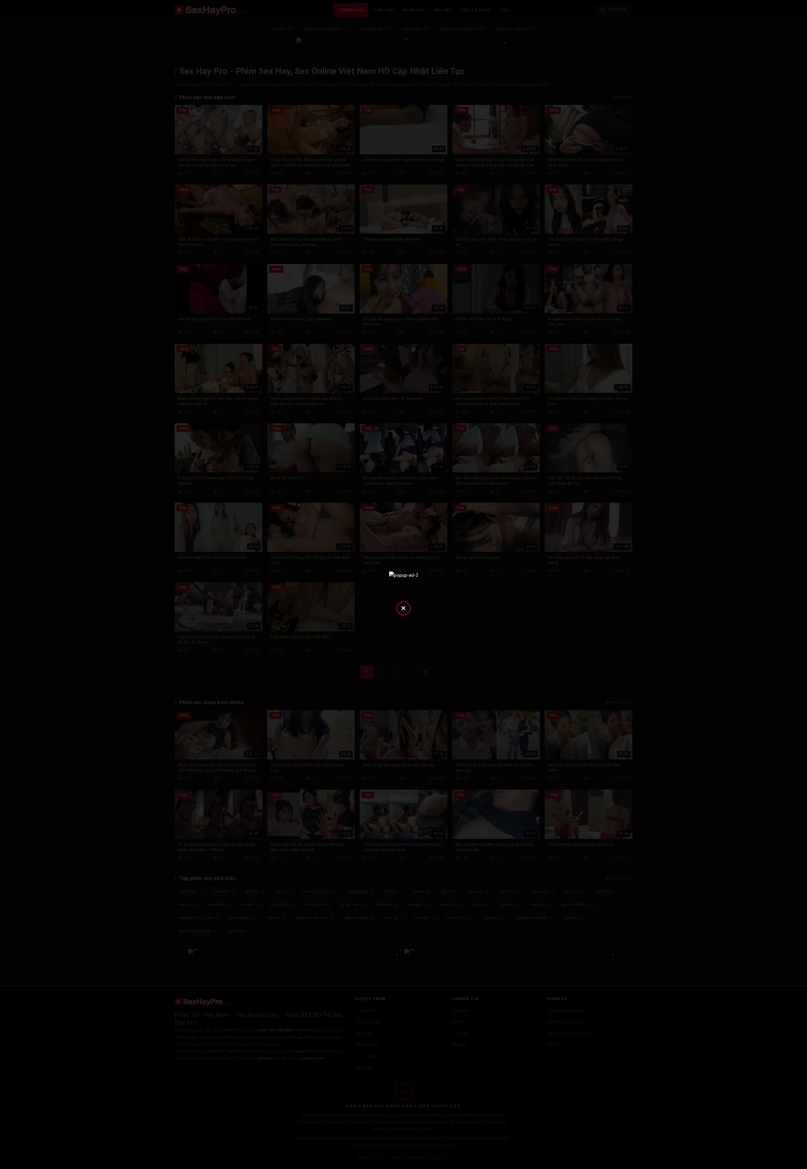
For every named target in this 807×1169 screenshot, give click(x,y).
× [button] (403, 607)
